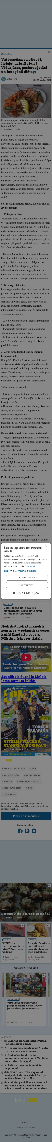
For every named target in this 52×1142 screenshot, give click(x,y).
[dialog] (26, 571)
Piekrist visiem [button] (27, 577)
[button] (26, 570)
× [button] (46, 546)
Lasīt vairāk (30, 566)
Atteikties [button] (27, 585)
